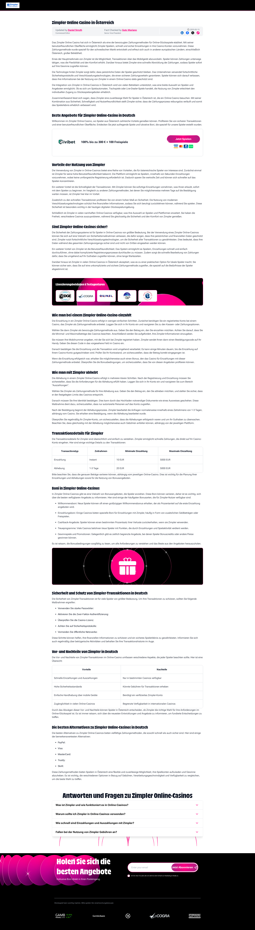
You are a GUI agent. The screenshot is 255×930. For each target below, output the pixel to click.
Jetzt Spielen (183, 138)
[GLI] (147, 296)
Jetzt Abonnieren (182, 867)
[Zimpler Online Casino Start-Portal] (12, 5)
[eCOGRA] (85, 296)
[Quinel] (106, 296)
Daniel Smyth (75, 30)
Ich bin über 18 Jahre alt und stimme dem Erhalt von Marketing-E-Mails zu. (155, 876)
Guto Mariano (129, 30)
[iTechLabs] (127, 296)
